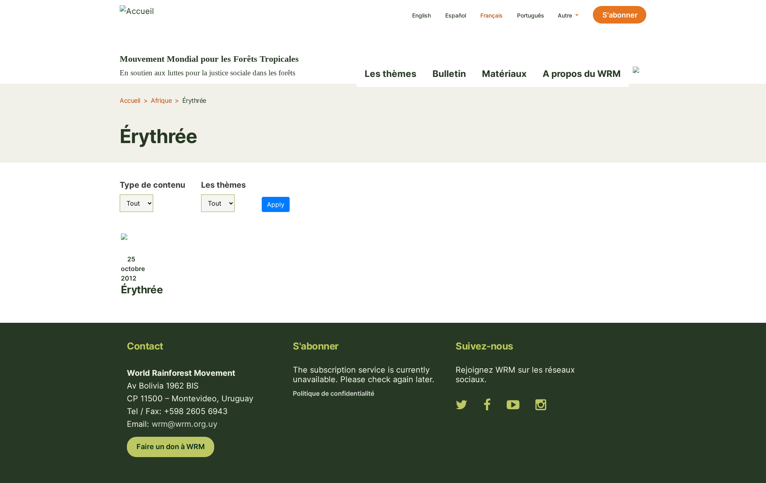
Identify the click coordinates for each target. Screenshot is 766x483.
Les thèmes (391, 73)
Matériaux (504, 73)
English (421, 15)
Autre (566, 15)
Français (491, 15)
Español (455, 15)
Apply (275, 204)
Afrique (161, 100)
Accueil (130, 100)
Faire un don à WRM (170, 446)
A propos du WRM (582, 73)
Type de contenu (152, 185)
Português (530, 15)
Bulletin (449, 73)
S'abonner (620, 15)
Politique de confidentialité (333, 393)
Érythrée (142, 289)
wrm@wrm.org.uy (184, 424)
